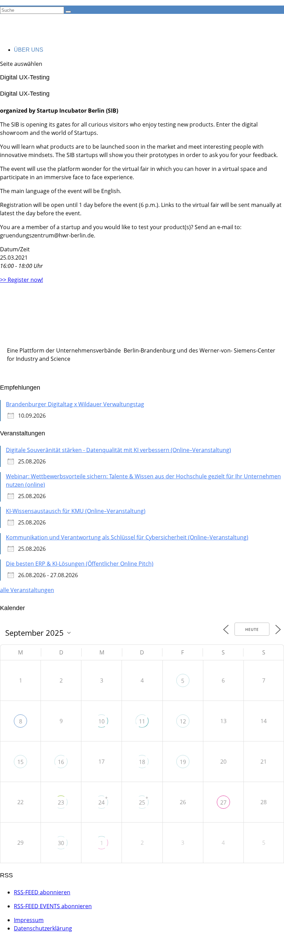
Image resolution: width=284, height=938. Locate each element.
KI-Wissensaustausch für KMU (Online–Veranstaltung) (75, 511)
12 (183, 721)
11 (142, 721)
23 (61, 802)
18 (142, 762)
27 (223, 802)
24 (101, 802)
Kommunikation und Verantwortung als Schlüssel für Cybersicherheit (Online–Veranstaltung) (127, 537)
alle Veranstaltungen (27, 590)
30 (61, 843)
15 (20, 762)
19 (183, 762)
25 (142, 802)
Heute (252, 629)
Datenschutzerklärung (43, 928)
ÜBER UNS (28, 50)
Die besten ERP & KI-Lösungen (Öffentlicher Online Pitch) (79, 563)
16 (61, 762)
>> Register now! (21, 280)
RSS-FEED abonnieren (42, 892)
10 (101, 721)
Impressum (29, 920)
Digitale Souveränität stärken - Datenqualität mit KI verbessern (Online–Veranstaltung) (118, 450)
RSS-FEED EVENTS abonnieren (53, 906)
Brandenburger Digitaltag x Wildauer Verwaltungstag (75, 404)
